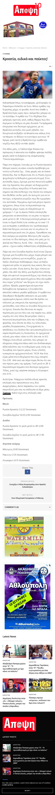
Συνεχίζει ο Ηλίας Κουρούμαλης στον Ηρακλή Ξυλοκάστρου (27, 485)
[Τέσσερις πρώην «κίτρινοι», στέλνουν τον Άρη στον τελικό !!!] (40, 685)
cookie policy (7, 785)
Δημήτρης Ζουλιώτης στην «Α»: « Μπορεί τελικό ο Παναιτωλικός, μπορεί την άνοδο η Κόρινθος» (14, 702)
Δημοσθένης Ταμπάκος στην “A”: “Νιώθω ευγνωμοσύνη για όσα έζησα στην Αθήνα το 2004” (40, 669)
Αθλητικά (6, 660)
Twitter (7, 392)
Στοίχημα (6, 53)
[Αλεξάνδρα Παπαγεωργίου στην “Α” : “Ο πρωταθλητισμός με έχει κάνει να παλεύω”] (14, 651)
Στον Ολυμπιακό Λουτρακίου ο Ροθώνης (27, 498)
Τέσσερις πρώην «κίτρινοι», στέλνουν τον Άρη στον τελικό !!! (39, 700)
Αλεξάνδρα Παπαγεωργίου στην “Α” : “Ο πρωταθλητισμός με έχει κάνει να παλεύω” (14, 667)
